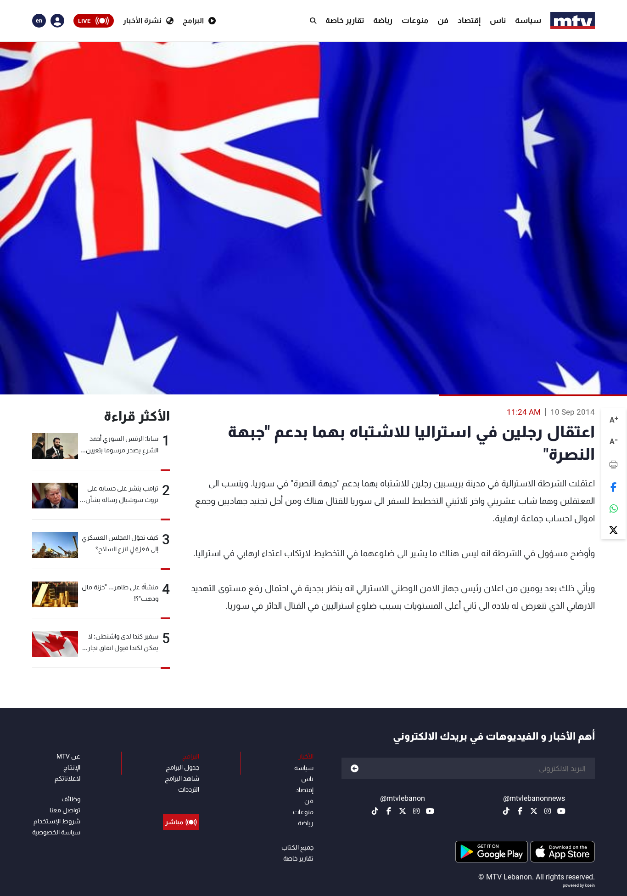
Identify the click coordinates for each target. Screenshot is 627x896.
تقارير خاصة (344, 20)
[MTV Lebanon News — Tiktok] (506, 811)
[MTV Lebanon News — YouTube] (561, 811)
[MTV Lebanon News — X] (534, 811)
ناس (498, 20)
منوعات (415, 20)
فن (442, 20)
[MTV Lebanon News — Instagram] (547, 811)
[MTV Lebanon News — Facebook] (520, 811)
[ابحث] (313, 21)
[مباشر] (181, 801)
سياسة (528, 20)
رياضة (382, 20)
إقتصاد (469, 20)
